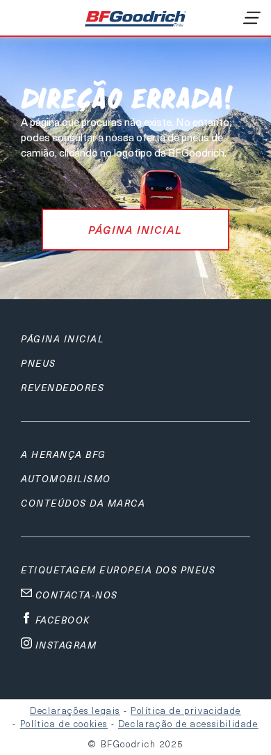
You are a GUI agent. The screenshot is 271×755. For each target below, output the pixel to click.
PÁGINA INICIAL (135, 229)
